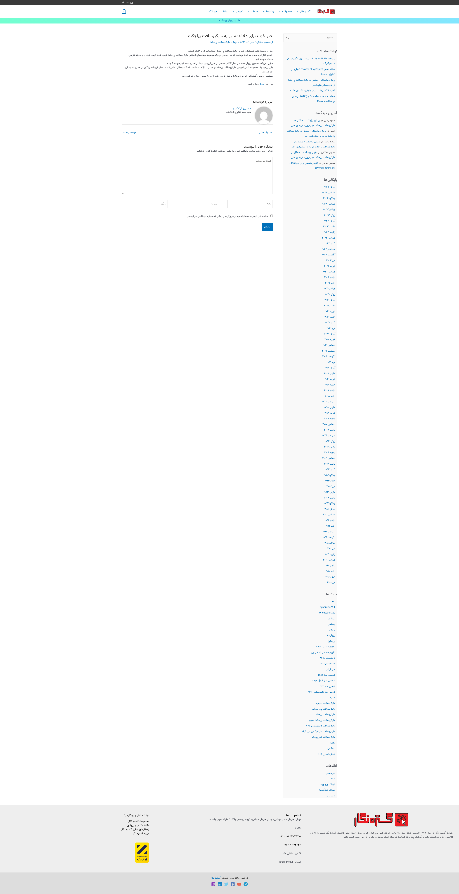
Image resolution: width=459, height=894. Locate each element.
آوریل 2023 (329, 221)
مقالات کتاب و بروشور (138, 825)
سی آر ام (330, 669)
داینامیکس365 (327, 658)
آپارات (262, 84)
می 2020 (330, 328)
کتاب (332, 698)
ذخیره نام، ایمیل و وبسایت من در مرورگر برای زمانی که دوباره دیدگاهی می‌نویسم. (227, 216)
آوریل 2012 (329, 509)
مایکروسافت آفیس (325, 703)
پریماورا (331, 641)
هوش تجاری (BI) (326, 754)
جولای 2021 (329, 289)
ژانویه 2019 (329, 385)
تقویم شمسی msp (325, 647)
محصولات (287, 12)
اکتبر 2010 (330, 571)
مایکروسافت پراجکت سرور (322, 720)
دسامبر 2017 (328, 424)
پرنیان (332, 630)
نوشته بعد (129, 133)
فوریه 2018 (329, 413)
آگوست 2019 (328, 357)
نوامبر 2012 (329, 498)
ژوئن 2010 (330, 577)
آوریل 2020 (329, 334)
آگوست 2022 (328, 255)
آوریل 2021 (329, 300)
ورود (333, 779)
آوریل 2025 (329, 187)
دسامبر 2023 (328, 204)
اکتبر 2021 (330, 283)
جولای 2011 (329, 543)
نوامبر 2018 (329, 390)
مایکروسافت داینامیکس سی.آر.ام (318, 732)
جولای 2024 (329, 198)
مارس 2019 (329, 374)
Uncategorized (327, 613)
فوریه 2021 (330, 311)
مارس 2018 (329, 408)
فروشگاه (213, 12)
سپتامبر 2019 (328, 351)
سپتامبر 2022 (328, 249)
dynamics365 (327, 607)
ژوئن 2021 (330, 295)
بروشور (331, 619)
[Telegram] (245, 884)
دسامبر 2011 (329, 515)
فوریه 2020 (329, 340)
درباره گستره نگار (141, 834)
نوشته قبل (265, 133)
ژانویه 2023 (329, 232)
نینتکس (331, 749)
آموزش (239, 12)
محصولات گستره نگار (138, 821)
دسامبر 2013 (328, 458)
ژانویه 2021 (329, 317)
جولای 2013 (329, 475)
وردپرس (331, 796)
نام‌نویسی (330, 773)
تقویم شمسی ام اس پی (323, 653)
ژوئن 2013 (330, 481)
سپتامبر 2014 (328, 436)
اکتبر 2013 (330, 470)
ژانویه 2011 (330, 554)
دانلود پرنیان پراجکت (229, 21)
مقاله (332, 743)
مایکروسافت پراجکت (325, 715)
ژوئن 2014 (330, 441)
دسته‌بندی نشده (327, 664)
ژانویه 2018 (329, 419)
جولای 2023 (329, 210)
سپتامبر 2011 (329, 532)
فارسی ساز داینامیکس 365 (321, 692)
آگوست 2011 (329, 537)
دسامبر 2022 (328, 238)
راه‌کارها (270, 12)
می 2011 (331, 549)
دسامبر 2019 (329, 345)
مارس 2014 (329, 447)
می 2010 (331, 583)
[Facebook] (233, 884)
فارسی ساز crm (327, 686)
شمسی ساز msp (326, 675)
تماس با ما (293, 815)
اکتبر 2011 (330, 526)
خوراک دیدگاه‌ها (327, 790)
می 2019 (331, 362)
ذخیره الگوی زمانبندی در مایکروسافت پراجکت (312, 91)
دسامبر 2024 (328, 193)
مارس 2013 (329, 492)
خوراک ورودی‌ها (327, 785)
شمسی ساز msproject (323, 681)
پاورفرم (331, 624)
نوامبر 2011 (330, 521)
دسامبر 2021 (329, 272)
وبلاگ (225, 12)
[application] (298, 11)
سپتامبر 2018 (328, 402)
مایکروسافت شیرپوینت (323, 737)
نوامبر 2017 (329, 430)
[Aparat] (239, 884)
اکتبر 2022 (330, 244)
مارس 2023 (329, 227)
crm (333, 602)
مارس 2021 (329, 306)
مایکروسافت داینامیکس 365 (320, 726)
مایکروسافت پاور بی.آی (323, 709)
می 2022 (330, 261)
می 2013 (330, 487)
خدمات (254, 12)
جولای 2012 (329, 503)
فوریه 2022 (329, 266)
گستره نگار (305, 12)
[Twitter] (226, 884)
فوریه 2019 (330, 379)
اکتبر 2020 (330, 323)
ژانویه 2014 (329, 453)
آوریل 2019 (329, 368)
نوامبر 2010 (330, 566)
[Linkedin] (220, 884)
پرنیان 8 (331, 635)
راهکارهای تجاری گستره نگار (135, 830)
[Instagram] (213, 884)
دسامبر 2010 (329, 560)
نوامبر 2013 (329, 464)
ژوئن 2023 (329, 215)
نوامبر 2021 (329, 277)
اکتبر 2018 (330, 396)
